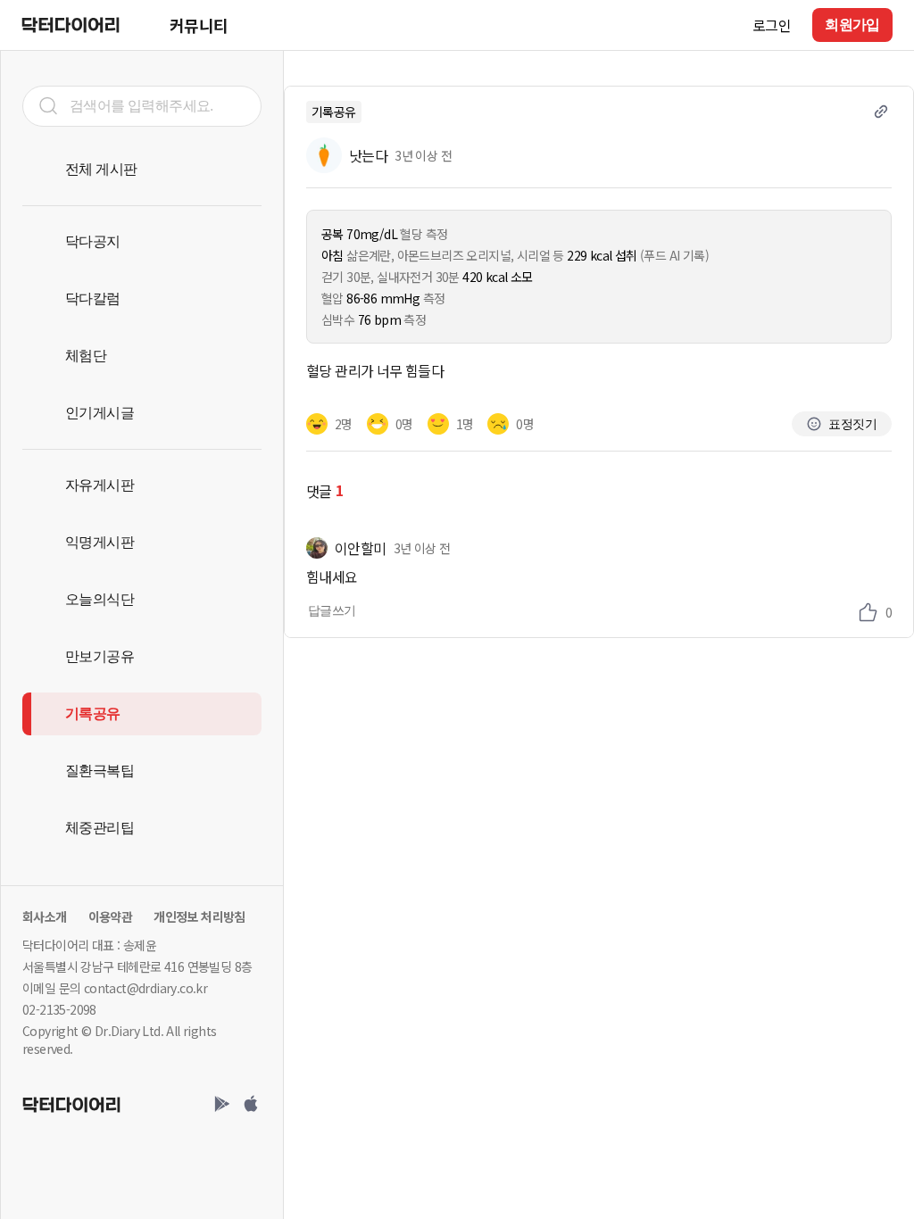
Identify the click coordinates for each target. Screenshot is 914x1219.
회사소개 (44, 916)
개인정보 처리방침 (199, 916)
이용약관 (110, 916)
